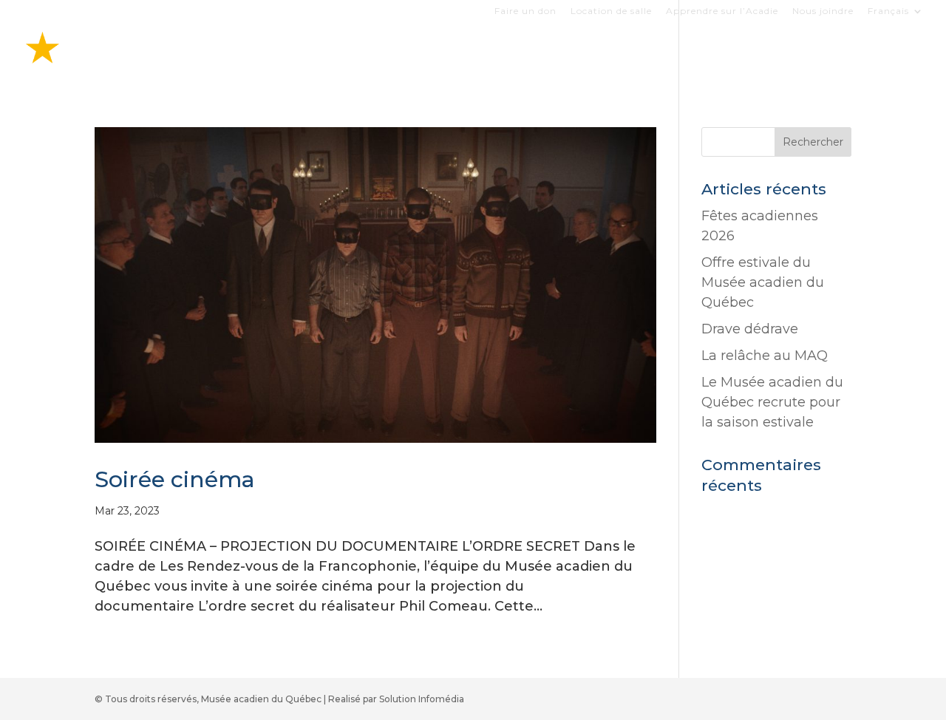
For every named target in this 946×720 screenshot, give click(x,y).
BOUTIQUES (554, 54)
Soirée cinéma (175, 479)
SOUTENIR (846, 54)
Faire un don (525, 11)
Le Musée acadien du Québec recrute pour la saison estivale (772, 402)
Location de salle (611, 11)
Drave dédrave (749, 329)
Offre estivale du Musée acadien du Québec (762, 282)
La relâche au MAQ (764, 355)
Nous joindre (823, 11)
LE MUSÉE (748, 54)
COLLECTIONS (653, 54)
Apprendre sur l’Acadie (722, 11)
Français (888, 11)
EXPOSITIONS (456, 54)
